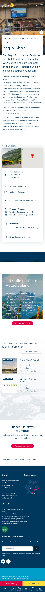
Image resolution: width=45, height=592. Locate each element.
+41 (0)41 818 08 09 (18, 186)
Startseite (7, 38)
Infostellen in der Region (9, 514)
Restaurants (19, 38)
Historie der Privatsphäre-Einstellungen (14, 521)
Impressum (5, 578)
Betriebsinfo (34, 583)
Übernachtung (11, 583)
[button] (27, 227)
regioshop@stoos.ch (18, 192)
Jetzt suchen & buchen (23, 446)
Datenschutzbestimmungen (20, 578)
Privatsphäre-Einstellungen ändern (13, 519)
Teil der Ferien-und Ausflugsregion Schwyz (15, 516)
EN (36, 5)
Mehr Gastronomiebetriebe (31, 351)
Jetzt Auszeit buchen (22, 323)
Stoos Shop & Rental (29, 360)
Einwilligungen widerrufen (10, 523)
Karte (6, 498)
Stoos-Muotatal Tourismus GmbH (12, 509)
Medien (4, 512)
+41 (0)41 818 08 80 (8, 493)
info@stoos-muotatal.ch (9, 496)
